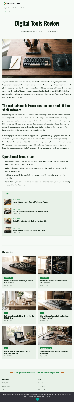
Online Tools (15, 8)
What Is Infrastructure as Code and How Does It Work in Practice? (54, 317)
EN (6, 12)
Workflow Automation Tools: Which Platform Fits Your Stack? (53, 282)
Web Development (27, 8)
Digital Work (7, 8)
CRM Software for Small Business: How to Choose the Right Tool (17, 352)
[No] (72, 397)
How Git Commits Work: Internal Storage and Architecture (54, 352)
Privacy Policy (42, 389)
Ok (37, 399)
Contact (40, 383)
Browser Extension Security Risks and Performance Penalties (30, 202)
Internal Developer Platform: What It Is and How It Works (29, 230)
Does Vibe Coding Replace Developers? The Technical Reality (30, 211)
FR (9, 12)
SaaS (20, 8)
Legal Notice (41, 386)
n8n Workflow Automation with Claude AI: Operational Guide (30, 221)
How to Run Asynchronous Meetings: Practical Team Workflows (18, 282)
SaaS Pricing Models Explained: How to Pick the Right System (19, 317)
